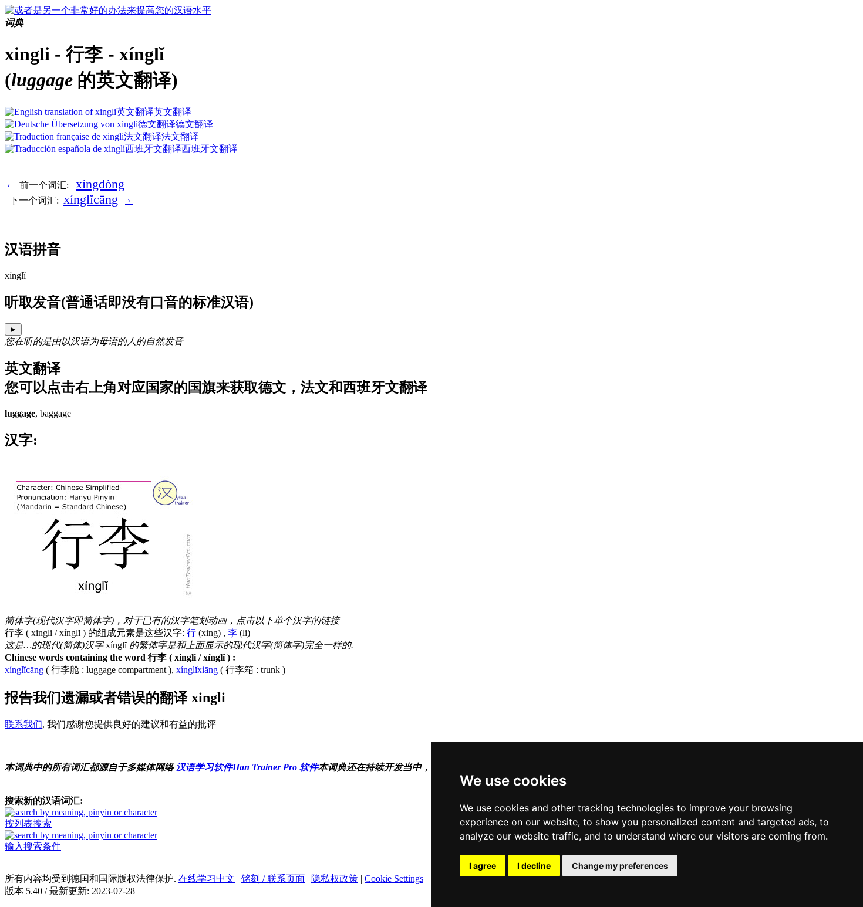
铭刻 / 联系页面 (273, 879)
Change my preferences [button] (620, 866)
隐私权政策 (334, 879)
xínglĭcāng (90, 199)
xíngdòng (100, 184)
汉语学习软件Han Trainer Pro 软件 (247, 767)
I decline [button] (534, 866)
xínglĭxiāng (197, 670)
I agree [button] (482, 866)
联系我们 (23, 724)
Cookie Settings (394, 879)
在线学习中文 (206, 879)
